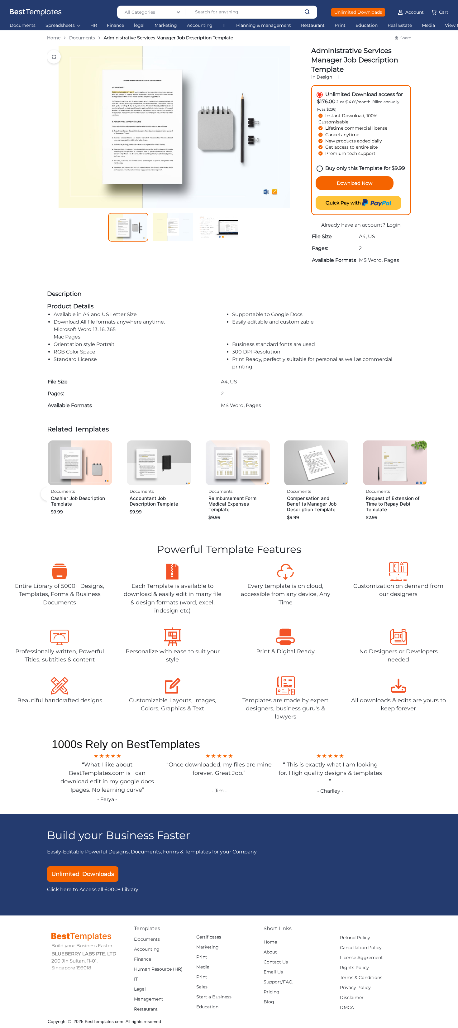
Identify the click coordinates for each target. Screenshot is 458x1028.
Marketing (166, 25)
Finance (115, 25)
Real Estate (400, 25)
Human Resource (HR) (158, 969)
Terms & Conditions (361, 977)
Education (366, 25)
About (270, 952)
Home (53, 38)
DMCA (347, 1007)
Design (324, 77)
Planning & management (263, 25)
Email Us (273, 972)
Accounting (199, 25)
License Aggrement (361, 957)
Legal (140, 989)
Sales (202, 987)
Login (394, 225)
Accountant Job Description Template (154, 501)
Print (340, 25)
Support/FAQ (278, 982)
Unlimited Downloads (358, 12)
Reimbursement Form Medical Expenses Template (232, 503)
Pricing (271, 992)
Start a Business (213, 997)
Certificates (208, 937)
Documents (23, 25)
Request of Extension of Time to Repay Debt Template (393, 503)
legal (139, 25)
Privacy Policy (355, 987)
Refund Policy (355, 937)
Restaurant (313, 25)
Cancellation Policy (361, 947)
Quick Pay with (344, 203)
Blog (269, 1002)
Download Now (354, 183)
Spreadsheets (60, 25)
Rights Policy (354, 967)
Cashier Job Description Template (78, 501)
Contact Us (276, 962)
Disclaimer (352, 997)
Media (428, 25)
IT (224, 25)
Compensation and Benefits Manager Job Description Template (311, 503)
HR (93, 25)
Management (148, 999)
